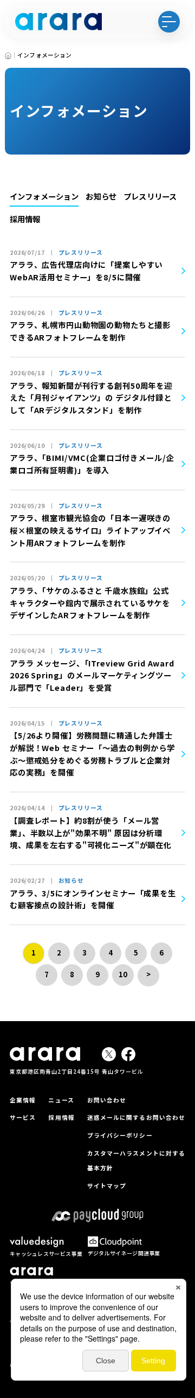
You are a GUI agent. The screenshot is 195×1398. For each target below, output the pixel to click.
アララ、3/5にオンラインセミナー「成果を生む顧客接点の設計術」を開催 (93, 899)
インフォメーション (44, 196)
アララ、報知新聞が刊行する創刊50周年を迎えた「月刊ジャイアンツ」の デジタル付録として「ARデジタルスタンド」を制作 (91, 397)
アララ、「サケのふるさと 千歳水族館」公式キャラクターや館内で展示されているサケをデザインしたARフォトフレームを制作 (90, 602)
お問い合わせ (106, 1100)
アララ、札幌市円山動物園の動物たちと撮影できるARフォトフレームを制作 (90, 331)
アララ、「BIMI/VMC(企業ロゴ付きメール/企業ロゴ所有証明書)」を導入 (92, 464)
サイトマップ (106, 1186)
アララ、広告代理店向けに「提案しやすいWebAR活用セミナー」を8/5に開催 (86, 271)
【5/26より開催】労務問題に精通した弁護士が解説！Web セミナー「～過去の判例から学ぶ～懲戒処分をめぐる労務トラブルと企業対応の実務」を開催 (92, 753)
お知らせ (101, 196)
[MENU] (169, 22)
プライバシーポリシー (120, 1135)
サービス (23, 1117)
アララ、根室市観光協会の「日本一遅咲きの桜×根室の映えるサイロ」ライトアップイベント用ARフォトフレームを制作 (90, 530)
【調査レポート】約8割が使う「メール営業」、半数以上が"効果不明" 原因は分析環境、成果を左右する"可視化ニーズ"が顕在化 (91, 832)
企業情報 (23, 1100)
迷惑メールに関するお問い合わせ (136, 1117)
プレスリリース (150, 196)
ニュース (61, 1100)
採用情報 (25, 219)
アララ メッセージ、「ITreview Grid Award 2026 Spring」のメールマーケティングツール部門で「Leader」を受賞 (92, 675)
